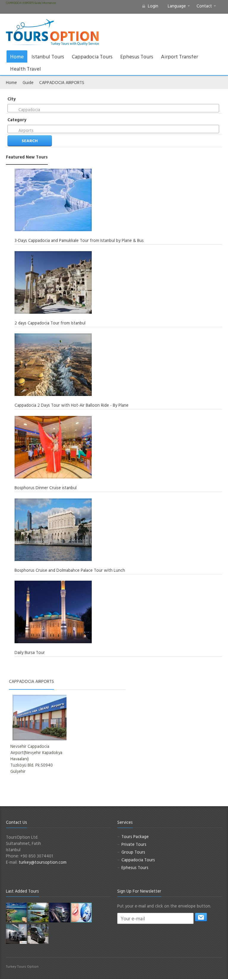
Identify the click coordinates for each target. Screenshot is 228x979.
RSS (218, 969)
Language (177, 6)
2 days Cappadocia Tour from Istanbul (50, 323)
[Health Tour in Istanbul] (59, 912)
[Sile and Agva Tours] (16, 912)
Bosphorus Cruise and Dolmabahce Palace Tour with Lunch (70, 570)
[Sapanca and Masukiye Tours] (38, 912)
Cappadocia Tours (92, 56)
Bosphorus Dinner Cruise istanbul (46, 487)
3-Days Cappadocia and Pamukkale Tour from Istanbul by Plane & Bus (79, 240)
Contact (204, 6)
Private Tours (133, 844)
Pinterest (209, 969)
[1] (201, 917)
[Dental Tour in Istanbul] (81, 912)
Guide (28, 82)
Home (17, 56)
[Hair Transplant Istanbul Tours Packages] (16, 933)
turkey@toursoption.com (42, 862)
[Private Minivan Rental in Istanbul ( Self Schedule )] (38, 933)
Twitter (199, 969)
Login (153, 6)
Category (16, 119)
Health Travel (25, 69)
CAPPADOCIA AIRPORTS (61, 82)
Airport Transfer (179, 56)
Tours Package (135, 836)
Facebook (190, 969)
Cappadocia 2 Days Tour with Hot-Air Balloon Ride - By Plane (72, 405)
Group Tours (133, 852)
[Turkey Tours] (52, 32)
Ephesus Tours (136, 56)
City (11, 99)
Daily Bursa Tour (30, 652)
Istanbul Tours (47, 56)
